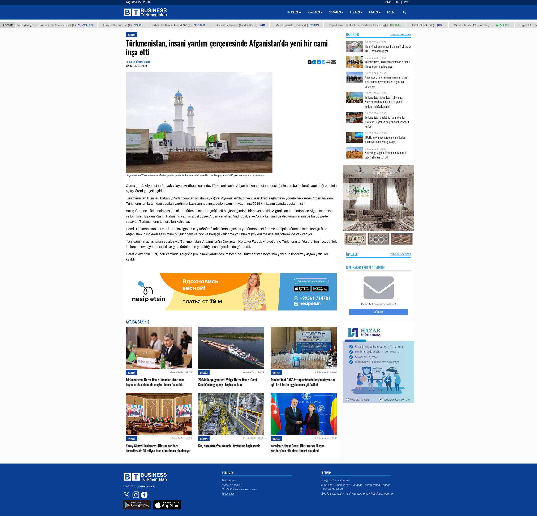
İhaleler (352, 254)
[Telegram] (323, 62)
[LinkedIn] (314, 62)
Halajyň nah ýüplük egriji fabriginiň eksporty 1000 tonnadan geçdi (388, 48)
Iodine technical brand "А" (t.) (153, 25)
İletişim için (228, 493)
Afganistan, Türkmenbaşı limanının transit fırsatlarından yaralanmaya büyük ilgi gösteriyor (386, 82)
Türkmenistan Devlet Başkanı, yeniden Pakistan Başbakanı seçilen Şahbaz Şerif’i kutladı (387, 122)
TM (398, 2)
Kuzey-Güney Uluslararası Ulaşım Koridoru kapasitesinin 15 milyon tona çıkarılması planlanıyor (158, 448)
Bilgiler (373, 12)
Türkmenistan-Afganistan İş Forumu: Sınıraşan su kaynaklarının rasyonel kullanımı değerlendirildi (384, 102)
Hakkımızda (228, 480)
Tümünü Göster (401, 34)
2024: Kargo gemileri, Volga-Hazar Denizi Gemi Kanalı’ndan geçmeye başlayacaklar (227, 382)
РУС (406, 2)
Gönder (378, 312)
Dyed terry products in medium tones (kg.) (339, 25)
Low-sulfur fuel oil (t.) (97, 25)
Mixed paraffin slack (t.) (271, 25)
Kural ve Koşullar (231, 484)
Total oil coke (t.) (402, 25)
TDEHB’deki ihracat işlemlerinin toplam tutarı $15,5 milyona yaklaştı (385, 139)
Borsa (391, 12)
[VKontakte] (319, 62)
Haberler (352, 34)
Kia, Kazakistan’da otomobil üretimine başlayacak (229, 446)
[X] (310, 62)
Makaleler (314, 12)
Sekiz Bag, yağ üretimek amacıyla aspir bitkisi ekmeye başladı (386, 155)
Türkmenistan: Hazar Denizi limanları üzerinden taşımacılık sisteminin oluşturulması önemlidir (155, 382)
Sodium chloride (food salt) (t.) (214, 25)
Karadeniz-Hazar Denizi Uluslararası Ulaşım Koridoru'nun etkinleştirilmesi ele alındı (298, 448)
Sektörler (335, 12)
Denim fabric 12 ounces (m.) (456, 25)
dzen (143, 495)
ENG (388, 2)
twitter (127, 495)
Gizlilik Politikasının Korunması (239, 489)
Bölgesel (131, 34)
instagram (135, 495)
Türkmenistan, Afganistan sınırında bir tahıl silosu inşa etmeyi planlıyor (387, 64)
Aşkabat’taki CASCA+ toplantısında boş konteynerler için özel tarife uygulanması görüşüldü (303, 382)
